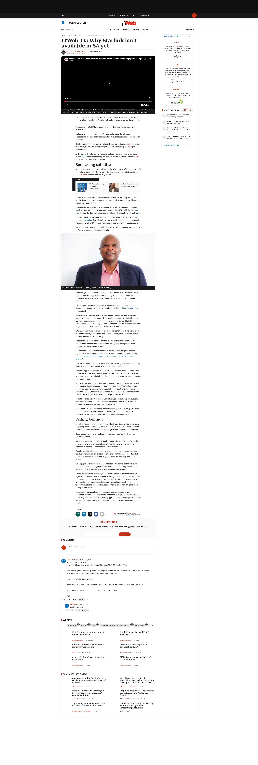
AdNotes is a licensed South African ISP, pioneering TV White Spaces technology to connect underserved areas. (177, 95)
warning (88, 220)
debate (98, 424)
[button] (62, 15)
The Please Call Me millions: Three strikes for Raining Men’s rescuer (179, 130)
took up (85, 157)
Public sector (72, 35)
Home (63, 35)
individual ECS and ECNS (128, 308)
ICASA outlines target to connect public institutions (97, 186)
